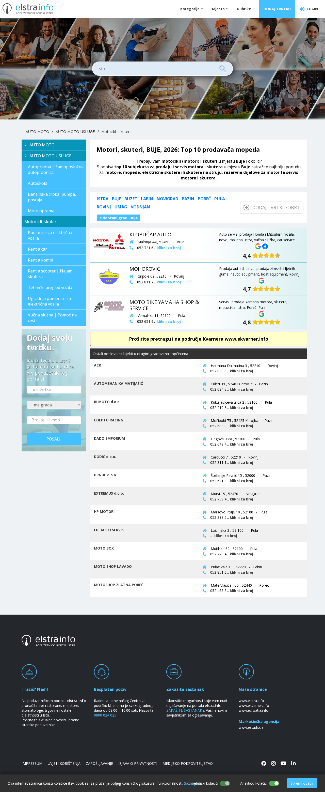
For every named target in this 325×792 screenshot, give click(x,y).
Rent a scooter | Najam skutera (50, 273)
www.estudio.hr (251, 727)
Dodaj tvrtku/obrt (275, 207)
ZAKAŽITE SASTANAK (184, 710)
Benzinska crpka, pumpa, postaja (52, 197)
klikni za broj (241, 371)
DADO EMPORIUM (109, 438)
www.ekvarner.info (254, 705)
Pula (219, 199)
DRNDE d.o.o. (105, 475)
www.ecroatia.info (253, 710)
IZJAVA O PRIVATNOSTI (137, 763)
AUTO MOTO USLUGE (75, 131)
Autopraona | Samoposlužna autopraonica (56, 169)
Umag (121, 207)
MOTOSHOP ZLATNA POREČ (118, 584)
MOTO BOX (104, 548)
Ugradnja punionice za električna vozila (49, 301)
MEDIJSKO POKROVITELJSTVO (187, 763)
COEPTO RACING (108, 420)
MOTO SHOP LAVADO (113, 566)
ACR (97, 365)
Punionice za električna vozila (50, 235)
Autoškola (37, 183)
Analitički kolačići (253, 783)
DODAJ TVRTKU (277, 8)
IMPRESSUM (32, 763)
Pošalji (54, 439)
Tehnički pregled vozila (50, 287)
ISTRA (102, 199)
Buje (116, 199)
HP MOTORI (104, 511)
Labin (147, 199)
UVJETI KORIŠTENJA (64, 763)
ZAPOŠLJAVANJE (99, 763)
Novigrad (167, 199)
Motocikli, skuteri (116, 131)
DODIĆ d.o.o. (105, 456)
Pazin (188, 199)
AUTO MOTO (37, 131)
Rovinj (104, 207)
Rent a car (37, 249)
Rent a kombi (40, 260)
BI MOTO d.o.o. (107, 401)
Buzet (130, 199)
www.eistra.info (251, 700)
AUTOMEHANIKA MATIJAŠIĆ (118, 383)
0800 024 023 (105, 715)
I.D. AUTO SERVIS (109, 529)
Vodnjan (140, 207)
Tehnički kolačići (205, 783)
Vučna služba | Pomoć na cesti (52, 317)
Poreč (204, 199)
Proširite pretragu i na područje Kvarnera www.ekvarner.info (198, 339)
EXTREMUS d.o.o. (109, 493)
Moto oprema (41, 211)
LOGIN (311, 8)
